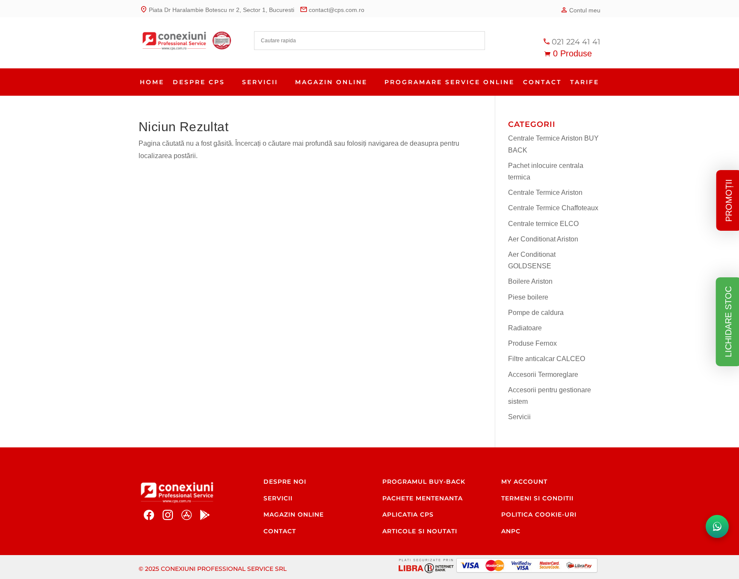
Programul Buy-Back (423, 481)
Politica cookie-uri (538, 514)
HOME (152, 82)
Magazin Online (331, 82)
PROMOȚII (728, 200)
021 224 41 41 (571, 42)
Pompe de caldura (536, 312)
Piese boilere (528, 297)
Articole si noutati (419, 531)
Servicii (260, 82)
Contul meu (580, 10)
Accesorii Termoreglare (543, 374)
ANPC (510, 531)
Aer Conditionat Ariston (543, 239)
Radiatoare (525, 328)
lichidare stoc (728, 321)
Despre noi (284, 481)
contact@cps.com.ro (332, 9)
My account (524, 481)
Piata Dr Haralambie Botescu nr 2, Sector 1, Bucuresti (217, 9)
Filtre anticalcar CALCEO (546, 358)
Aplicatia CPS (408, 514)
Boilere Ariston (530, 281)
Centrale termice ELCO (543, 223)
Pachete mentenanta (422, 498)
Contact (542, 82)
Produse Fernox (532, 343)
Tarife (584, 82)
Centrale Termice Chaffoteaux (553, 208)
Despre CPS (199, 82)
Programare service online (449, 82)
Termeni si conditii (537, 498)
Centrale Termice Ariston (545, 192)
